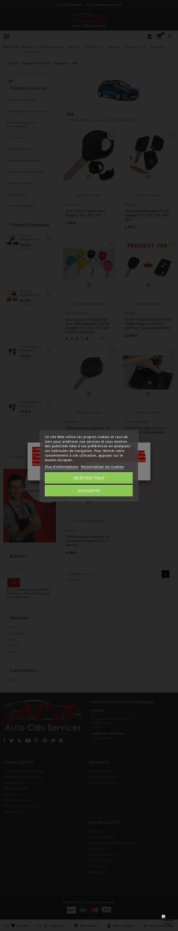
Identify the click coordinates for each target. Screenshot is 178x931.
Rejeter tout (89, 478)
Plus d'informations (61, 466)
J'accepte (89, 491)
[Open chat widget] (167, 920)
